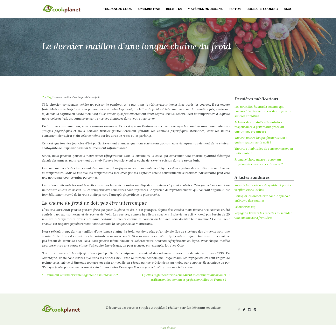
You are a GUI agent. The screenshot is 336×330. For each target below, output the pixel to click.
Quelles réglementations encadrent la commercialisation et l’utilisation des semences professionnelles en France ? (184, 277)
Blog (288, 9)
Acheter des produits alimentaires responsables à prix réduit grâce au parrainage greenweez (259, 126)
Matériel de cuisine (205, 9)
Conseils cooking (262, 9)
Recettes (174, 9)
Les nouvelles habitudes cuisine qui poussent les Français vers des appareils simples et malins (262, 111)
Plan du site (168, 328)
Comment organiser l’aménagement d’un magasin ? (82, 275)
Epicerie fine (149, 9)
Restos (234, 9)
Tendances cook (117, 9)
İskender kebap (245, 207)
